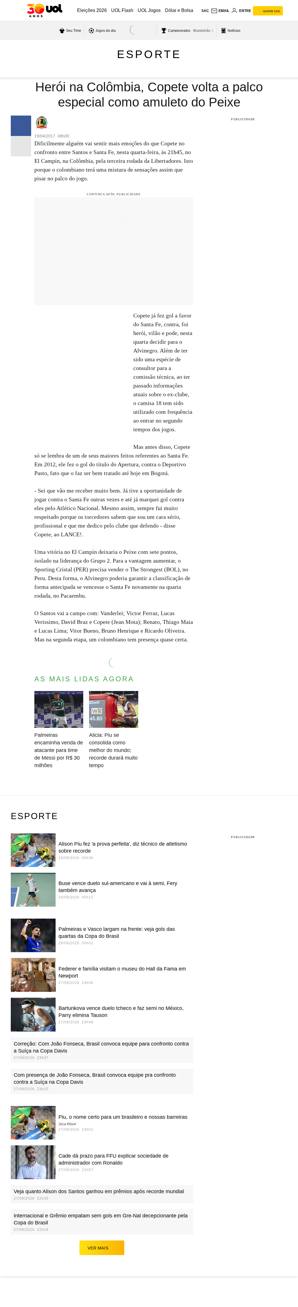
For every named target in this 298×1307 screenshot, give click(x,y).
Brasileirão (201, 31)
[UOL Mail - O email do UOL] (220, 10)
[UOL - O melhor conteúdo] (44, 10)
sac (205, 11)
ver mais (98, 1248)
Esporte (149, 54)
